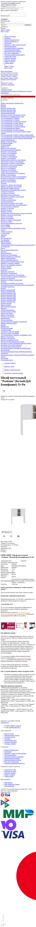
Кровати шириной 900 (8, 291)
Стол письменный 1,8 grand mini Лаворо (13, 121)
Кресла (3, 248)
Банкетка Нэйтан (6, 253)
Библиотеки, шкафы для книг (10, 188)
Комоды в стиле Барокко (8, 181)
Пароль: (3, 25)
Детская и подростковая (8, 200)
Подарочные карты (7, 360)
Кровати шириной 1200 (8, 110)
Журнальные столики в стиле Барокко (13, 163)
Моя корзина (8, 782)
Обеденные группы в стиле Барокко (12, 161)
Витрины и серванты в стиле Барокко (13, 178)
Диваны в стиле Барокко (8, 170)
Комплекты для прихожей (9, 273)
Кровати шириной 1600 (8, 111)
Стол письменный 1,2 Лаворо (10, 120)
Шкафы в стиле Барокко (8, 175)
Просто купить (9, 734)
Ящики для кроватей (7, 218)
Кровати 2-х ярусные (7, 208)
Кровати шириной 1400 (8, 295)
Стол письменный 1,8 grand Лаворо (12, 123)
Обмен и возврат (9, 61)
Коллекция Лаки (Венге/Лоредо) (11, 346)
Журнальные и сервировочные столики (13, 190)
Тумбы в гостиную (7, 198)
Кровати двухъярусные (8, 108)
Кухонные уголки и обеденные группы (13, 115)
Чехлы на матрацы (6, 320)
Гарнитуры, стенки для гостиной (11, 185)
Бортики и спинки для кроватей (11, 220)
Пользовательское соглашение (13, 48)
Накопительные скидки (11, 40)
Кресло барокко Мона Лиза (9, 250)
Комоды (3, 105)
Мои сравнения (9, 786)
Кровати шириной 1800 (8, 298)
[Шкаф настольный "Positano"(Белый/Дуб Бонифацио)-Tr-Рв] (4, 540)
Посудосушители (6, 238)
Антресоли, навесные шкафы (10, 331)
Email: (3, 23)
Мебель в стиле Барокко (8, 148)
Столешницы (5, 240)
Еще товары (4, 358)
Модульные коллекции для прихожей (12, 275)
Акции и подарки (10, 36)
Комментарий (5, 16)
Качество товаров (10, 60)
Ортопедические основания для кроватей (14, 321)
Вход (2, 71)
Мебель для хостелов (7, 336)
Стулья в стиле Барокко (8, 180)
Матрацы (4, 308)
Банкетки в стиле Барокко (9, 166)
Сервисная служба (10, 56)
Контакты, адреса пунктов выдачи (15, 45)
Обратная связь (5, 792)
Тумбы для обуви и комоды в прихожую (13, 276)
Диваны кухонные (6, 231)
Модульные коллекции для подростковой (14, 205)
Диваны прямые (6, 243)
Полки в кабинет (6, 266)
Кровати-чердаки (6, 210)
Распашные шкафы (7, 143)
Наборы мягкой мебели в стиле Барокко (13, 160)
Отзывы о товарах (10, 744)
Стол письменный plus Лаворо (10, 128)
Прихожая (4, 270)
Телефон (3, 6)
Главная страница (10, 363)
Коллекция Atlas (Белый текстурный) (12, 341)
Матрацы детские (6, 211)
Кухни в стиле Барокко (8, 155)
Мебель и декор (9, 366)
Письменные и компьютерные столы (12, 116)
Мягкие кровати (6, 305)
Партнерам (7, 43)
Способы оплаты (9, 737)
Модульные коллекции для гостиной (12, 196)
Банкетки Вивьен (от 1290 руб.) (11, 256)
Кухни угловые (5, 226)
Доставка (7, 739)
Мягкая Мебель (5, 241)
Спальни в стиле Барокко (9, 153)
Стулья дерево (5, 233)
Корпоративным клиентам (12, 51)
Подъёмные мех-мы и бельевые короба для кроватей (17, 285)
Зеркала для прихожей (8, 278)
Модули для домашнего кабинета (11, 265)
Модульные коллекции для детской (12, 203)
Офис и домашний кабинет (9, 260)
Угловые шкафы (6, 145)
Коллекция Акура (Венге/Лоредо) (11, 345)
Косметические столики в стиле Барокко (13, 176)
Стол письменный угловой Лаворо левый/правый (16, 138)
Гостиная (3, 183)
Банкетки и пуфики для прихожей (11, 280)
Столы (3, 230)
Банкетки (4, 251)
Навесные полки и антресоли (10, 195)
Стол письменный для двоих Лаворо (12, 130)
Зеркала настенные (7, 313)
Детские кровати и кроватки (10, 206)
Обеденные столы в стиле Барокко (12, 165)
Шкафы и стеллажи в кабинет (10, 263)
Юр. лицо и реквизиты (11, 53)
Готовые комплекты (7, 201)
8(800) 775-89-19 (16, 726)
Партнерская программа (12, 50)
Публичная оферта (10, 46)
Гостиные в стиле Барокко (9, 156)
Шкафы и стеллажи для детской (11, 215)
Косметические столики (8, 311)
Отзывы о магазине (10, 742)
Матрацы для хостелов (8, 338)
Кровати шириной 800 (8, 113)
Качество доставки (10, 58)
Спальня (3, 281)
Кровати (3, 106)
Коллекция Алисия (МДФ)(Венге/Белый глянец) (16, 343)
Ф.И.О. (3, 8)
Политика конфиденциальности (14, 55)
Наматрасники (5, 318)
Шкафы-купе (5, 146)
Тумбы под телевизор (7, 191)
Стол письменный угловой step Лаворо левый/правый (18, 136)
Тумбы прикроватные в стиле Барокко (13, 173)
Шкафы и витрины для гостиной (11, 186)
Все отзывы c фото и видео (9, 78)
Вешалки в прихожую (8, 271)
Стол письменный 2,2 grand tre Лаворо (13, 126)
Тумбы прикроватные (7, 140)
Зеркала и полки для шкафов (10, 333)
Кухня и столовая (6, 221)
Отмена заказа (8, 63)
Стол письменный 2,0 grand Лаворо (12, 125)
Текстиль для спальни (7, 316)
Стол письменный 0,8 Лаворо (10, 118)
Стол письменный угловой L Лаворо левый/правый (17, 135)
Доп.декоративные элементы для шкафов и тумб (16, 335)
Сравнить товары (6, 89)
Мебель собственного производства (12, 103)
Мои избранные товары (11, 784)
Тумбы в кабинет (6, 268)
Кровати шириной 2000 (8, 300)
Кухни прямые (5, 225)
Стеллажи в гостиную (8, 193)
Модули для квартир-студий (9, 340)
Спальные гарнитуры (7, 286)
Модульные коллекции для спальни (12, 283)
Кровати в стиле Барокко (9, 151)
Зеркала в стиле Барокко (8, 158)
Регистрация (8, 71)
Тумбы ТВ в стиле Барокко (9, 171)
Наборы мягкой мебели (8, 258)
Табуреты (4, 235)
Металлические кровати (8, 306)
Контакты (7, 38)
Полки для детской (7, 216)
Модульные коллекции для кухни (11, 223)
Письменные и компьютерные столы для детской (16, 213)
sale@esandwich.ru (14, 727)
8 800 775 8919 (5, 30)
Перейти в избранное (7, 84)
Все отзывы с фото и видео (9, 74)
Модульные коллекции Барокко (11, 150)
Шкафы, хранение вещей (9, 141)
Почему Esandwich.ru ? (11, 41)
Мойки (3, 236)
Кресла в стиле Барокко (8, 168)
